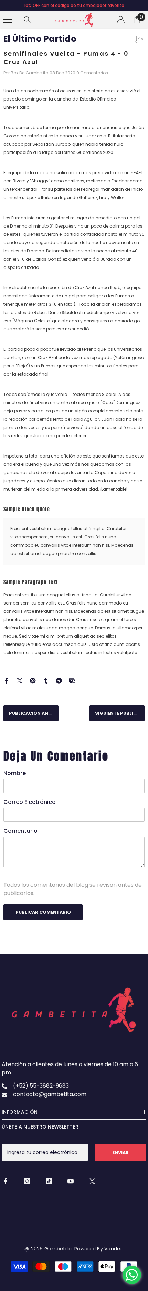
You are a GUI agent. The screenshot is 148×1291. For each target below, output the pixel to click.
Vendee (113, 1248)
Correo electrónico (29, 802)
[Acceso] (121, 19)
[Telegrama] (59, 680)
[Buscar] (27, 19)
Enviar (120, 1152)
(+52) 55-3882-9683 (41, 1086)
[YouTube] (70, 1181)
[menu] (7, 19)
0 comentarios (92, 73)
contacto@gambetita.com (49, 1094)
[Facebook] (6, 680)
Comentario (20, 831)
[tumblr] (46, 680)
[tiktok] (49, 1181)
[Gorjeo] (20, 680)
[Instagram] (27, 1181)
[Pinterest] (33, 680)
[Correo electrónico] (72, 680)
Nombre (14, 773)
